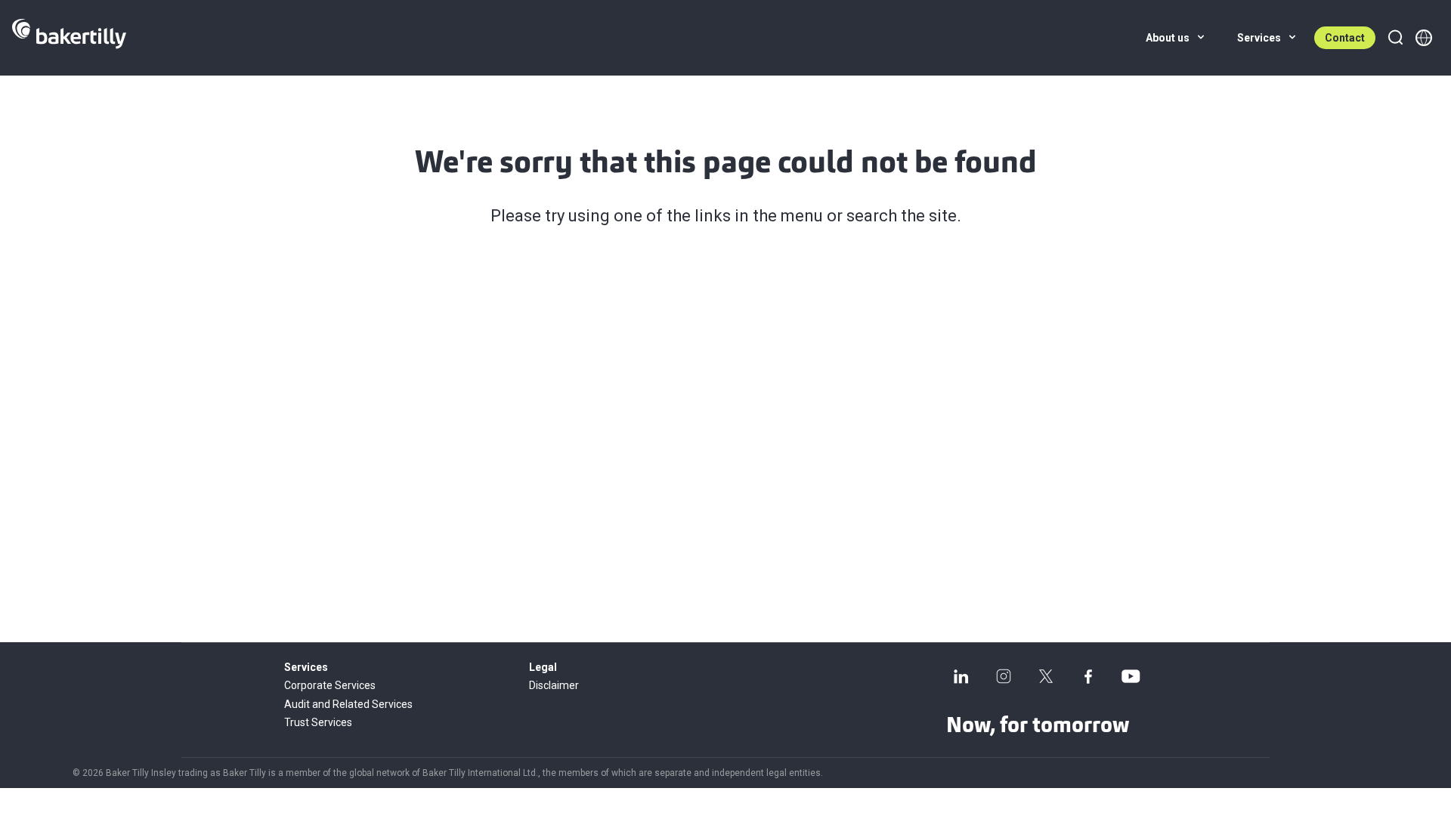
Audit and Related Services (348, 704)
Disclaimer (554, 685)
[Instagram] (1003, 676)
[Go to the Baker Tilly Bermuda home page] (69, 37)
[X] (1046, 676)
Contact (1345, 38)
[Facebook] (1088, 676)
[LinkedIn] (961, 676)
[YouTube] (1130, 676)
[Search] (1395, 38)
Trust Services (318, 722)
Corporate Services (330, 685)
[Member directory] (1424, 38)
